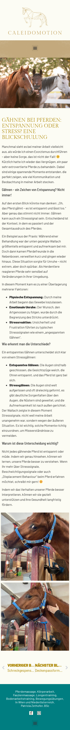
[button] (35, 48)
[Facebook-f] (31, 713)
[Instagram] (39, 713)
